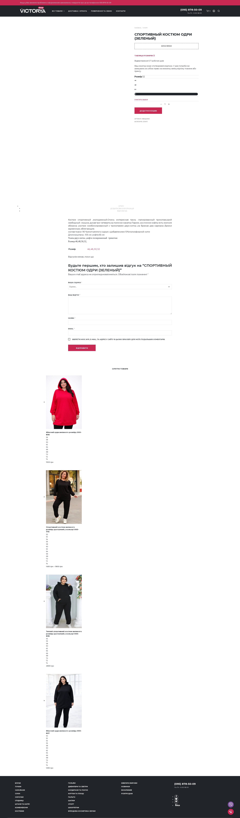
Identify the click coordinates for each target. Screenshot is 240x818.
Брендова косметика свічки (82, 811)
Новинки (125, 787)
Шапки (71, 801)
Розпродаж (127, 794)
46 (135, 80)
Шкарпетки (73, 808)
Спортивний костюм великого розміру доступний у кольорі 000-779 (62, 529)
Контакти (120, 11)
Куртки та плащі (76, 794)
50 (135, 89)
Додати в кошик (148, 111)
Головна (137, 28)
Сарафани (20, 790)
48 (135, 85)
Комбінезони (21, 808)
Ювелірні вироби (129, 783)
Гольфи (72, 783)
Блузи (18, 783)
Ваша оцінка (75, 282)
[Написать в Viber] (176, 802)
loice (177, 805)
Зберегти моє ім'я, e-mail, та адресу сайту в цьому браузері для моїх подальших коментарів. (118, 339)
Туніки (18, 787)
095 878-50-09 (105, 3)
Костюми (19, 811)
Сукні (17, 794)
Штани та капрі (22, 804)
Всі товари (57, 11)
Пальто (71, 797)
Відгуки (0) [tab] (122, 211)
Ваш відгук (74, 295)
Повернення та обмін (101, 11)
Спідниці (19, 801)
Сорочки (19, 797)
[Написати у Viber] (231, 805)
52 (135, 94)
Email (71, 329)
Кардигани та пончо (78, 790)
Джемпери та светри (78, 787)
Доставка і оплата (77, 11)
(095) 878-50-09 (185, 783)
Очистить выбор (141, 100)
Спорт (145, 28)
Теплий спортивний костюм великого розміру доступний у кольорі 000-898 (64, 633)
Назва (71, 318)
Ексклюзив (126, 790)
